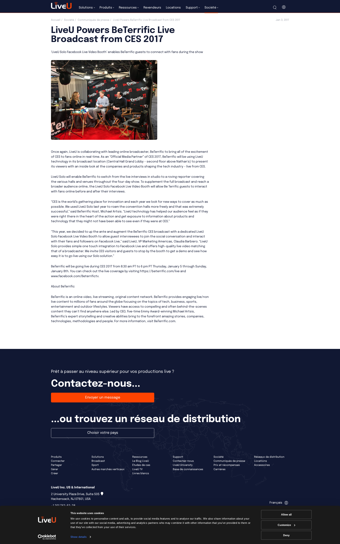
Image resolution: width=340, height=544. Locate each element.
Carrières (219, 469)
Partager (56, 465)
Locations (260, 461)
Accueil (55, 20)
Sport (95, 465)
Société (69, 20)
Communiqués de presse (93, 20)
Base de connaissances (188, 469)
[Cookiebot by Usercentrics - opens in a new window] (47, 537)
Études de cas (141, 465)
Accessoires (262, 465)
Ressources (139, 457)
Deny (286, 535)
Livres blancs (140, 473)
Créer (54, 473)
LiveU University (183, 465)
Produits (56, 457)
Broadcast (98, 461)
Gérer (54, 469)
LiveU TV (137, 469)
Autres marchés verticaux (108, 469)
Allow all (286, 514)
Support (178, 457)
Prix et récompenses (227, 465)
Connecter (58, 461)
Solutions (98, 457)
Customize (284, 524)
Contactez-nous (183, 461)
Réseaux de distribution (269, 457)
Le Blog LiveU (140, 461)
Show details (78, 536)
